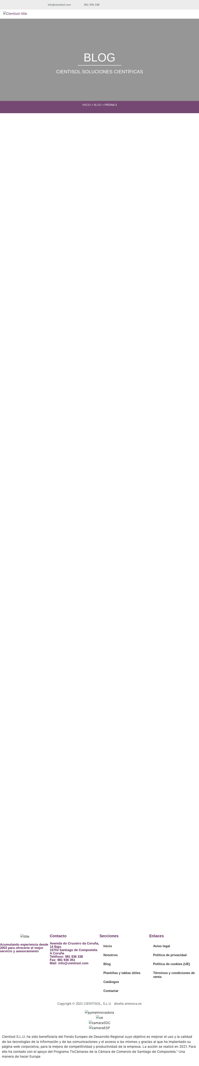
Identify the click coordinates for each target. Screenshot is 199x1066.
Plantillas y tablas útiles (121, 973)
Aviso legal (161, 946)
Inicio (86, 104)
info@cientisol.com (73, 963)
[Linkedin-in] (15, 961)
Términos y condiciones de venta (174, 975)
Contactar (111, 991)
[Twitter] (5, 961)
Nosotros (110, 955)
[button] (152, 5)
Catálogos (111, 982)
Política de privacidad (170, 955)
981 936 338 (74, 956)
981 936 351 (66, 960)
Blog (97, 104)
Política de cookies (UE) (171, 964)
